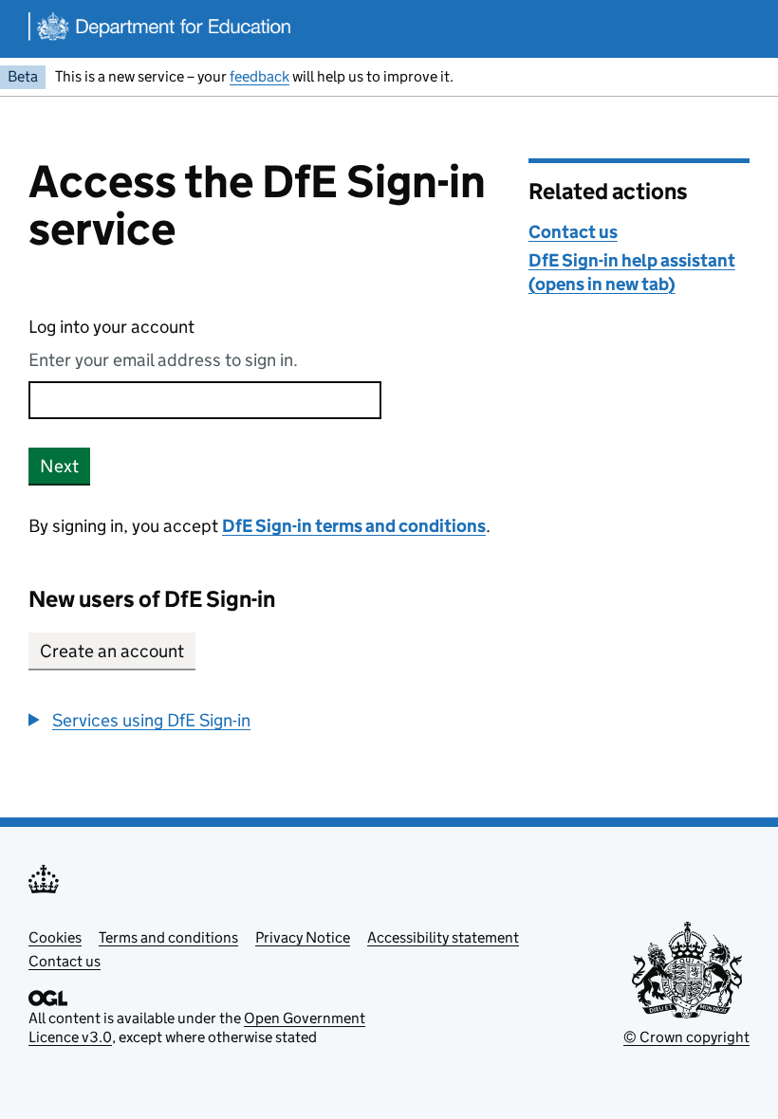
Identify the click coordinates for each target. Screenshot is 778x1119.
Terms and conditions (168, 937)
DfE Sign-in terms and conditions (354, 526)
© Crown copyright (686, 1037)
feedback (259, 76)
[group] (264, 720)
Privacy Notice (302, 937)
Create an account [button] (112, 651)
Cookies (55, 937)
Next (59, 466)
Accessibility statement (443, 937)
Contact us (573, 232)
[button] (139, 720)
